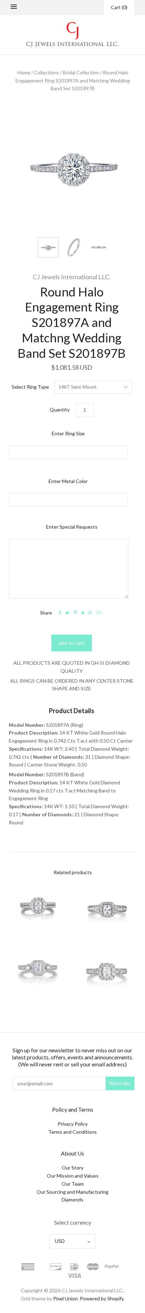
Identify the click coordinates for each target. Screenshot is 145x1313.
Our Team (73, 1184)
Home (23, 72)
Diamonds (72, 1200)
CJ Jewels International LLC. (72, 277)
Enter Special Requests (71, 527)
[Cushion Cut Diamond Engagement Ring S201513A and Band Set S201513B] (38, 973)
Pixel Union (65, 1298)
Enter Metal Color (68, 481)
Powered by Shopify (102, 1298)
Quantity (60, 410)
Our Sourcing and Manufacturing (72, 1192)
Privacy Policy (73, 1124)
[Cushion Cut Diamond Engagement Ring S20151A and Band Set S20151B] (106, 973)
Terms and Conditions (72, 1132)
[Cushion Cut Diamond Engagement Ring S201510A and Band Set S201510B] (38, 910)
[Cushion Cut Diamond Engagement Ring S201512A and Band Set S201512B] (106, 910)
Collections (46, 72)
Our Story (72, 1168)
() (119, 7)
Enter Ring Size (68, 433)
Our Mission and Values (73, 1176)
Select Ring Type (30, 387)
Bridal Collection (81, 72)
